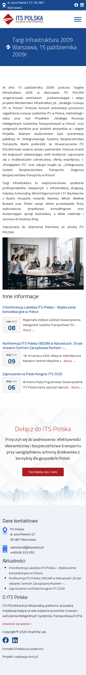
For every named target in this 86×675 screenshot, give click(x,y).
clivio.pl (33, 657)
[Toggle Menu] (77, 19)
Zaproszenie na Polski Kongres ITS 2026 (32, 374)
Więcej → (29, 330)
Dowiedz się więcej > (17, 624)
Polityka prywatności (29, 649)
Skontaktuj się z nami (43, 472)
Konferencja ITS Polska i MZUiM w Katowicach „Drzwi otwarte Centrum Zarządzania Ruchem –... (42, 345)
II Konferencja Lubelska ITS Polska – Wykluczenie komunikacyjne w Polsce (39, 309)
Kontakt (8, 649)
